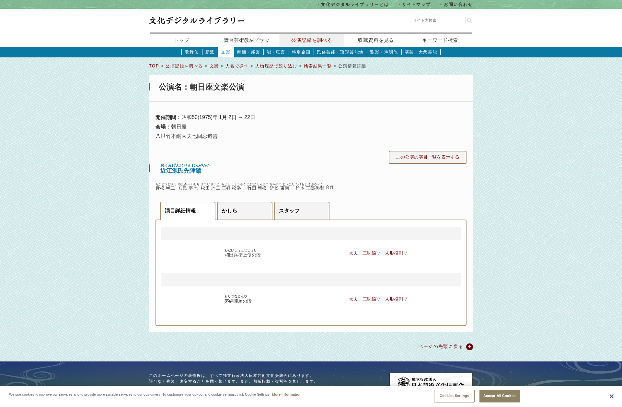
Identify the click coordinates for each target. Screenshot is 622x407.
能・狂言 (276, 52)
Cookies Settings (454, 396)
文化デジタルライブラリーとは (355, 4)
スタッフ (289, 210)
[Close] (612, 396)
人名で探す (237, 66)
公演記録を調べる (311, 40)
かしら (229, 210)
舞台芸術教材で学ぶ (247, 40)
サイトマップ (416, 4)
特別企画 (301, 52)
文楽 (225, 52)
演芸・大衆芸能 (421, 52)
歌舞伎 (192, 52)
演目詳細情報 (180, 210)
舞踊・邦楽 (248, 52)
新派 (210, 52)
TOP (154, 66)
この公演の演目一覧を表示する (427, 157)
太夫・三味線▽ (365, 253)
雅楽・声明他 (384, 52)
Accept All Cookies (499, 396)
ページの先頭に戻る (440, 346)
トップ (182, 40)
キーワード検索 (440, 40)
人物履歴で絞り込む (276, 66)
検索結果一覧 (318, 66)
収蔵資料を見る (376, 40)
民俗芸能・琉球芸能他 (340, 52)
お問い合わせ (458, 4)
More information (287, 394)
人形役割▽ (396, 253)
